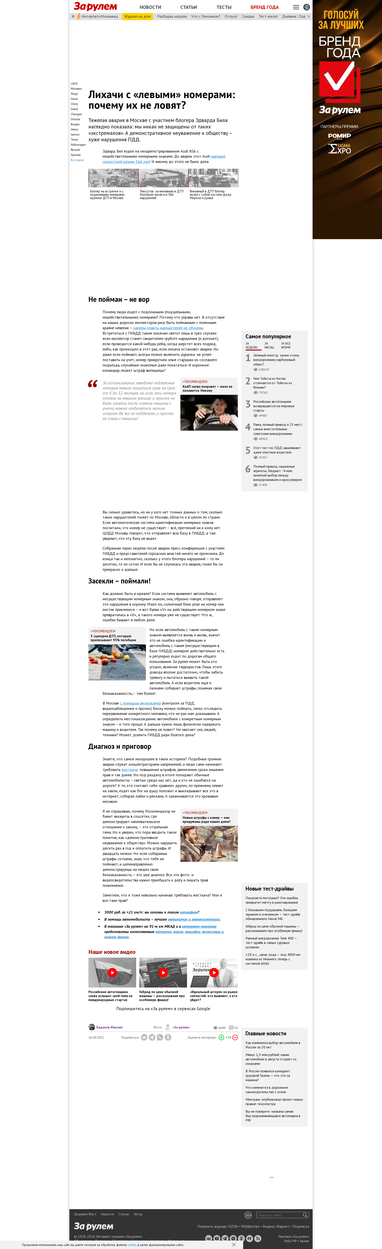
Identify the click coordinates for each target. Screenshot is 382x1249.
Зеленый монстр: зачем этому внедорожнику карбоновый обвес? (276, 359)
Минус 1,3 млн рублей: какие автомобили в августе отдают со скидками (271, 1059)
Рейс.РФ (290, 1241)
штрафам (188, 912)
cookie (132, 1245)
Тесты (223, 7)
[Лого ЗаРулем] (95, 6)
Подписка (300, 1226)
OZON (233, 1226)
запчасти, (163, 931)
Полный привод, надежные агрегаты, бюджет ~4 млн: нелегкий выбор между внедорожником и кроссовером (277, 473)
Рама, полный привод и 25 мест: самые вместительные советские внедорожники (278, 429)
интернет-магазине (199, 926)
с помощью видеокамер (140, 703)
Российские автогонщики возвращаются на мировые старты (273, 405)
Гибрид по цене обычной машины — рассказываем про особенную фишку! (274, 928)
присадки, (193, 931)
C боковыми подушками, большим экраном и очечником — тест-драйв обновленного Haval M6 (273, 914)
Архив (304, 1241)
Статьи (188, 7)
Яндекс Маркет (276, 1226)
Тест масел (268, 16)
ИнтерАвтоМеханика (100, 16)
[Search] (305, 1215)
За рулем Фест (85, 1214)
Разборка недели (172, 16)
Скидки (248, 16)
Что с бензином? (205, 16)
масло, (178, 931)
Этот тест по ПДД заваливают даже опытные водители (277, 449)
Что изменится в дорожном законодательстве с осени (267, 1089)
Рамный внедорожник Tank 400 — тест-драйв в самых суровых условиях (271, 942)
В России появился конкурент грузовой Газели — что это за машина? (268, 1075)
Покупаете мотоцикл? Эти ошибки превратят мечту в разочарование (272, 900)
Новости (150, 7)
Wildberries (250, 1226)
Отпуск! (231, 16)
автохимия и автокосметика (194, 919)
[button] (234, 1245)
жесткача (130, 769)
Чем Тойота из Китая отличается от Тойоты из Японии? (272, 382)
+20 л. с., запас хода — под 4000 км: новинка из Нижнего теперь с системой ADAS (273, 959)
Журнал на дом (137, 16)
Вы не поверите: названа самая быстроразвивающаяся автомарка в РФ (273, 1115)
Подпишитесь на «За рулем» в (163, 1009)
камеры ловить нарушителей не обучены (168, 327)
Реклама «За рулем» (293, 1236)
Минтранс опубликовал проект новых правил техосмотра (274, 1101)
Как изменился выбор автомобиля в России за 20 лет (273, 1044)
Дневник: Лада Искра (300, 16)
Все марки (77, 160)
